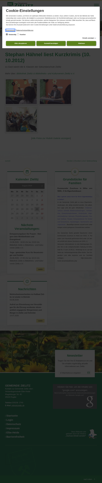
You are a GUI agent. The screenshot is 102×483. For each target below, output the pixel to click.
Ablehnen (81, 43)
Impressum (10, 30)
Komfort (22, 34)
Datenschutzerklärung (24, 30)
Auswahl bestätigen (51, 43)
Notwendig (12, 34)
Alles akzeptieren (20, 43)
